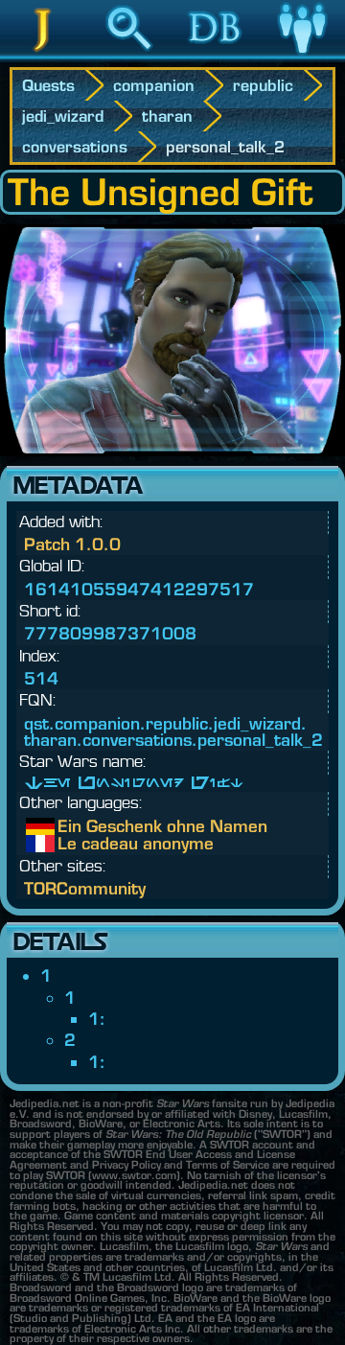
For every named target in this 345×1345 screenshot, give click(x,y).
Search (129, 57)
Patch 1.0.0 (72, 544)
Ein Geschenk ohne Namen (72, 826)
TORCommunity (85, 888)
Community (302, 57)
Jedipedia (43, 57)
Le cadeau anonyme (72, 843)
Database (215, 57)
